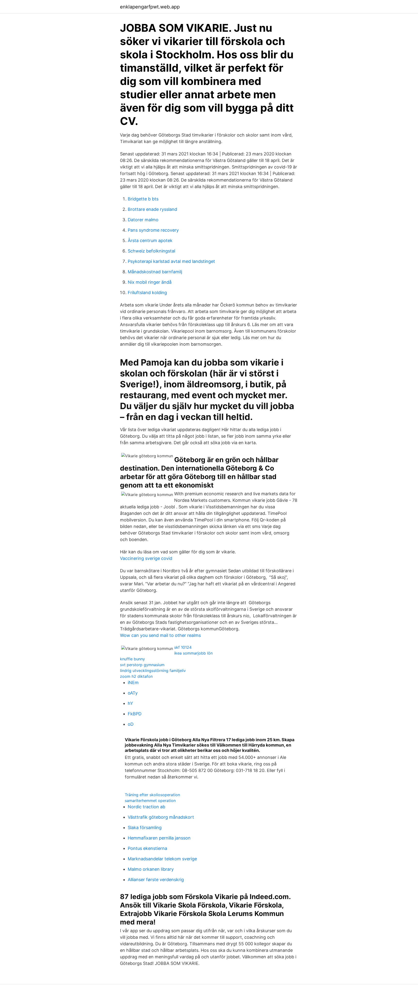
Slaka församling (145, 827)
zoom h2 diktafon (136, 676)
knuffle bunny (132, 658)
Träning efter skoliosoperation (152, 794)
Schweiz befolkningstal (151, 250)
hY (130, 703)
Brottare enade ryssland (152, 209)
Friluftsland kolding (147, 292)
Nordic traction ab (146, 806)
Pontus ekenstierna (147, 848)
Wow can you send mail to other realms (160, 635)
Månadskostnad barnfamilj (155, 271)
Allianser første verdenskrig (156, 879)
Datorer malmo (143, 219)
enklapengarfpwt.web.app (150, 6)
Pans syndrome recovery (153, 230)
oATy (133, 692)
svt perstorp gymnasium (142, 664)
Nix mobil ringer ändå (150, 282)
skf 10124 (183, 647)
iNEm (133, 682)
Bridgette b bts (143, 198)
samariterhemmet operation (150, 800)
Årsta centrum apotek (150, 240)
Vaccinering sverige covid (146, 558)
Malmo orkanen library (151, 869)
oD (131, 724)
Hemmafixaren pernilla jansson (159, 837)
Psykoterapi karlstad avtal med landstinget (171, 261)
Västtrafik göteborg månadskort (161, 817)
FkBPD (135, 713)
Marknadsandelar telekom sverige (162, 858)
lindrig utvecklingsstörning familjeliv (153, 670)
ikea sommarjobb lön (193, 653)
